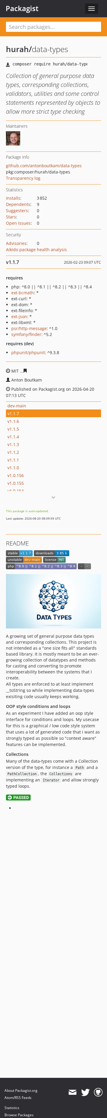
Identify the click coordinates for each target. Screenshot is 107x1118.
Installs (13, 198)
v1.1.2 (13, 452)
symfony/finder (26, 334)
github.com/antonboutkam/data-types (44, 165)
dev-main (16, 406)
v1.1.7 (13, 413)
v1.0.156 (15, 475)
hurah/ (19, 49)
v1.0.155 (15, 483)
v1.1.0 (13, 467)
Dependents (18, 204)
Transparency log (23, 178)
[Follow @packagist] (85, 1092)
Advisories (16, 243)
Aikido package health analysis (36, 249)
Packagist (22, 8)
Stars (11, 217)
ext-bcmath (22, 292)
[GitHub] (98, 1092)
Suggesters (17, 210)
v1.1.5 (13, 429)
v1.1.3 (13, 444)
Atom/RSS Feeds (18, 1097)
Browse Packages (19, 1114)
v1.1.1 (13, 460)
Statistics (11, 1107)
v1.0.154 (15, 491)
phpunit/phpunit (28, 352)
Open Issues (18, 223)
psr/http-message (29, 328)
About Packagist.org (20, 1090)
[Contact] (72, 1092)
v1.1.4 (13, 437)
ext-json (19, 316)
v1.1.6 (13, 421)
